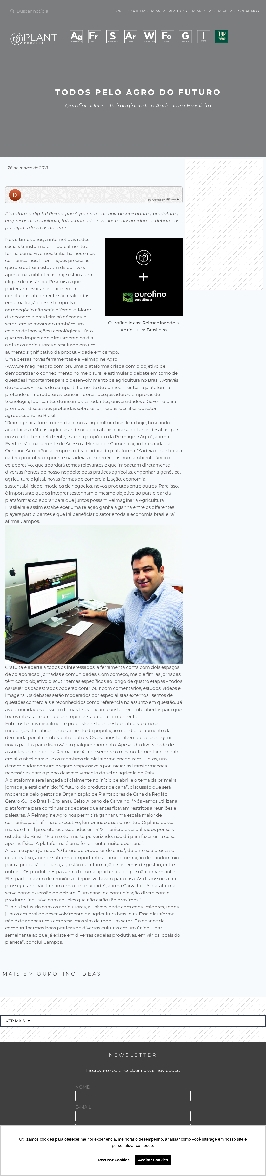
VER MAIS (15, 1020)
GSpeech (172, 199)
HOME (119, 11)
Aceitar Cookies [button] (153, 1160)
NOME (82, 1087)
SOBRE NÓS (248, 11)
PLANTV (158, 11)
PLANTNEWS (203, 11)
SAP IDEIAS (138, 11)
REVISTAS (226, 11)
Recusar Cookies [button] (113, 1160)
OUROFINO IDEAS (69, 974)
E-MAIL (83, 1107)
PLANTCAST (179, 11)
